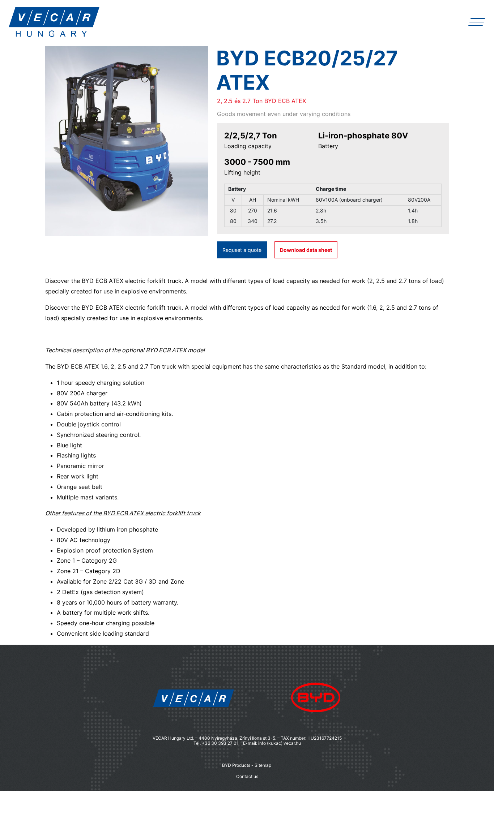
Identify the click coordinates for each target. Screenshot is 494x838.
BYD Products (236, 765)
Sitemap (263, 765)
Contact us (247, 776)
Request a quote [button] (241, 250)
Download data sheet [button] (306, 250)
